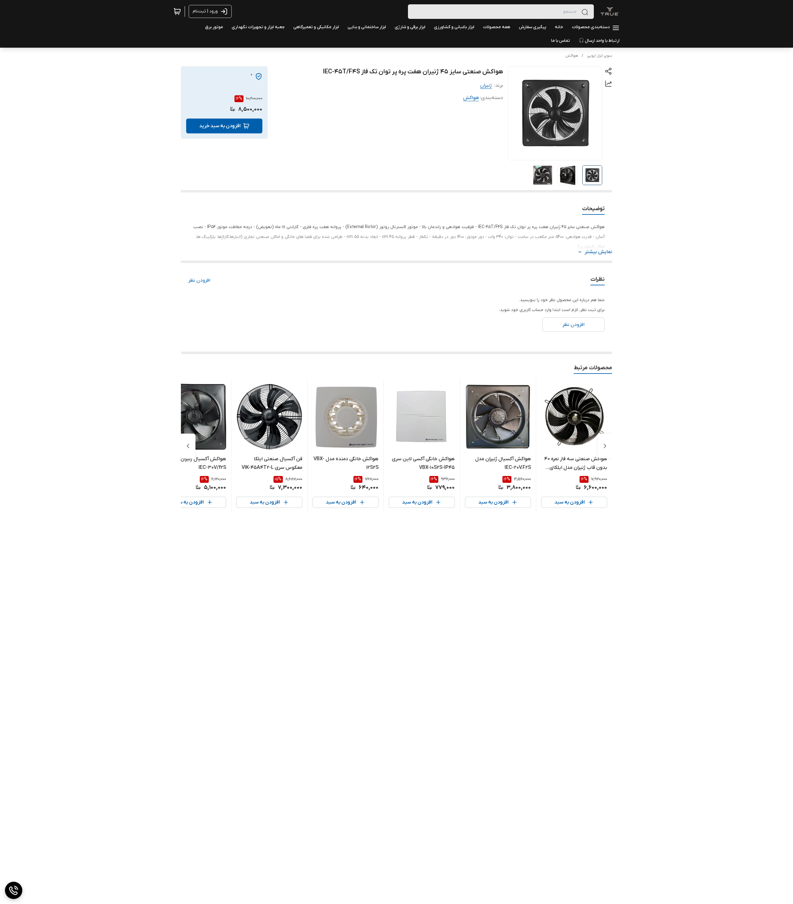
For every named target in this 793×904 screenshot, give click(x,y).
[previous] (605, 446)
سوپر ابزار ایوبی (599, 55)
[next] (188, 446)
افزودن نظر (199, 280)
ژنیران (486, 85)
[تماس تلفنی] (13, 890)
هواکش (571, 55)
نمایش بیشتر (598, 252)
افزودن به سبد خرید (220, 126)
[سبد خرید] (177, 11)
